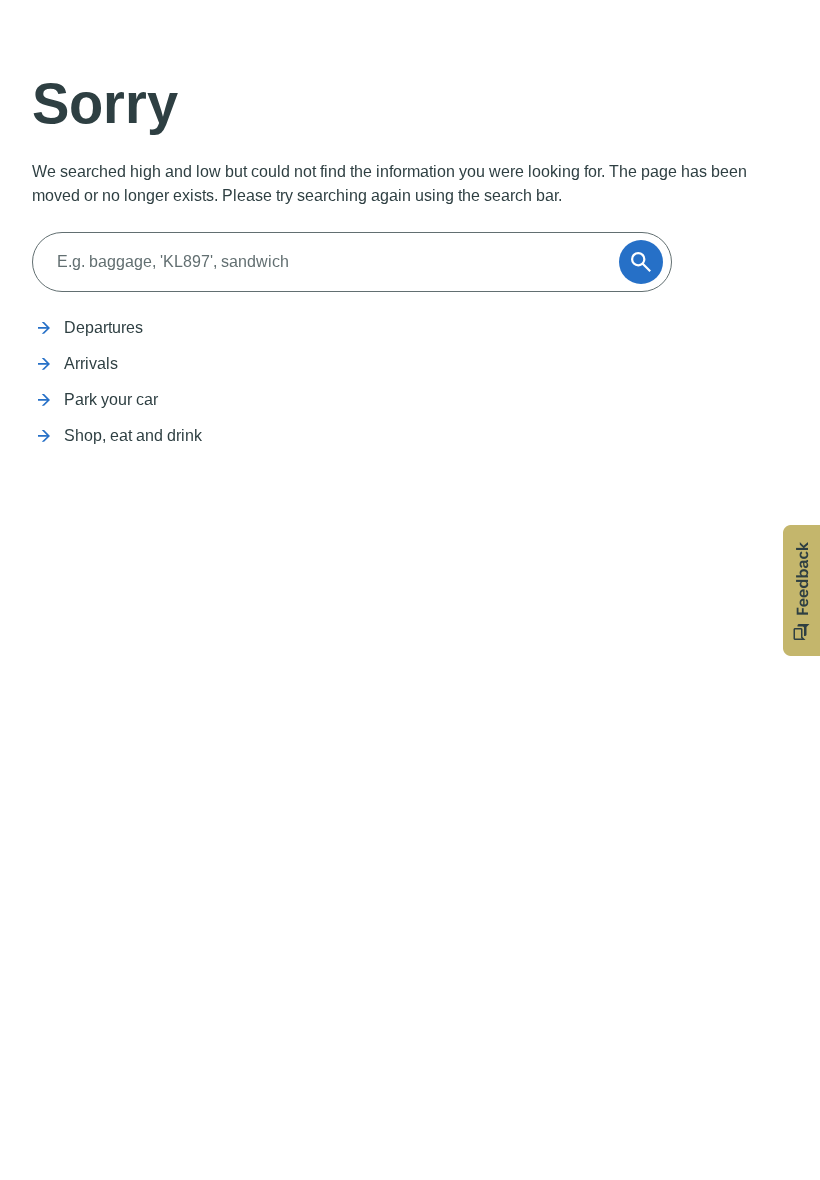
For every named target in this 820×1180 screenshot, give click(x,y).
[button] (801, 590)
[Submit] (641, 262)
